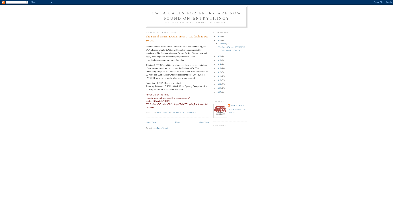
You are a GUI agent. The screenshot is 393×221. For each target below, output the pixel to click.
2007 (219, 92)
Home (177, 122)
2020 (219, 56)
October (222, 43)
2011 (219, 76)
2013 (219, 68)
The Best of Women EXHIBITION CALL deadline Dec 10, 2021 (177, 38)
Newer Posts (151, 122)
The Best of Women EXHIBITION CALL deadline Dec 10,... (232, 49)
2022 (219, 36)
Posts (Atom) (162, 128)
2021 (219, 40)
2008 (219, 88)
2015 (219, 60)
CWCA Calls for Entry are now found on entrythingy (197, 15)
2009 (219, 84)
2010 (219, 80)
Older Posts (204, 122)
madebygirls (237, 105)
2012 (219, 72)
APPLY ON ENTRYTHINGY (158, 95)
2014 (219, 64)
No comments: (190, 112)
